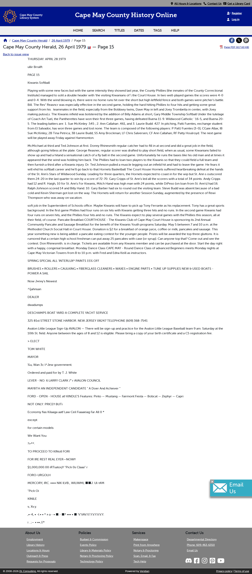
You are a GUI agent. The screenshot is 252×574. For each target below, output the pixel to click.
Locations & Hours (38, 550)
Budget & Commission (94, 539)
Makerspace (140, 539)
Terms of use (241, 571)
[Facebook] (232, 40)
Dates (139, 30)
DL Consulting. (27, 571)
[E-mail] (246, 40)
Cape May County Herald (29, 40)
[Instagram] (204, 561)
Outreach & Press (37, 556)
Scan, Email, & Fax (144, 556)
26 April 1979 (61, 40)
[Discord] (189, 561)
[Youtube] (221, 561)
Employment (35, 539)
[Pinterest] (212, 561)
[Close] (212, 481)
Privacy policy (224, 571)
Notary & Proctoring (145, 550)
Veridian (144, 571)
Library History (35, 545)
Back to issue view (16, 54)
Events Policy (88, 545)
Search (98, 30)
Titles (119, 30)
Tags (157, 30)
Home (78, 30)
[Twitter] (239, 40)
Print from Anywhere (146, 545)
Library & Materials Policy (95, 550)
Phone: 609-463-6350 (201, 545)
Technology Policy (91, 561)
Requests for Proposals (41, 561)
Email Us (192, 550)
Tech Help (139, 561)
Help (175, 30)
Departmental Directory (202, 539)
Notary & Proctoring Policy (96, 556)
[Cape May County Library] (5, 42)
